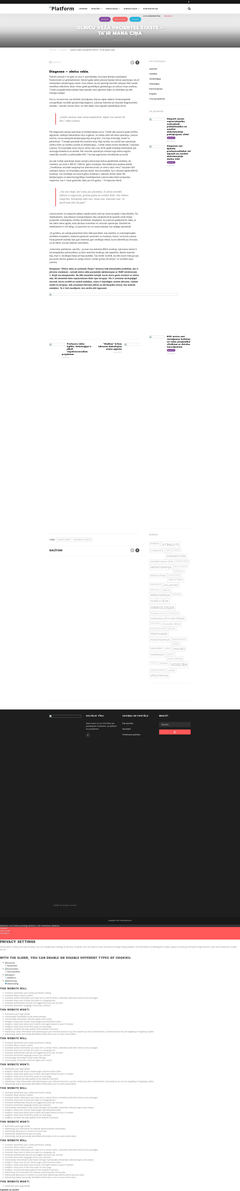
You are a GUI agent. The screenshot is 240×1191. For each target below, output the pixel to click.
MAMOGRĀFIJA (155, 584)
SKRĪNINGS (157, 654)
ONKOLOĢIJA (162, 607)
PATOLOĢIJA (173, 613)
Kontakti (126, 729)
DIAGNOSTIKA (176, 556)
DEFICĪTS (176, 550)
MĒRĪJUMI (166, 590)
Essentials (12, 965)
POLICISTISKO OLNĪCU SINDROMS (162, 629)
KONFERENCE (179, 571)
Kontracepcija (155, 89)
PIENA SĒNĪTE (155, 623)
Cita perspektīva (157, 99)
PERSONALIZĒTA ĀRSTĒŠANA (167, 618)
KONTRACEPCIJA (174, 575)
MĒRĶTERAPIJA (160, 595)
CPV (168, 550)
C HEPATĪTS (157, 550)
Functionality (13, 971)
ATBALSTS (170, 544)
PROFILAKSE (158, 634)
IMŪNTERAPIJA (161, 567)
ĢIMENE (171, 670)
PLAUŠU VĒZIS (171, 624)
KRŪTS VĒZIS (176, 579)
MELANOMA (171, 585)
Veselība (153, 74)
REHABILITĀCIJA (179, 639)
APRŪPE (154, 543)
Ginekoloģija (155, 79)
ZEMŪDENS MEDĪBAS (158, 670)
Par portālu (127, 723)
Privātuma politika (131, 734)
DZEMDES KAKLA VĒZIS (161, 561)
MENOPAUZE (155, 590)
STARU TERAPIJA (175, 658)
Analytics (11, 977)
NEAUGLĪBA (177, 594)
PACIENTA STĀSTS (82, 539)
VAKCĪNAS (163, 663)
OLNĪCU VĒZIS (64, 539)
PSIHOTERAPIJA (160, 639)
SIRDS (167, 648)
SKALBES (179, 649)
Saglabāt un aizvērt (9, 1189)
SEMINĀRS (156, 648)
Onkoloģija (154, 84)
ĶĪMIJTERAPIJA (159, 675)
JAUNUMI (183, 566)
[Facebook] (189, 2)
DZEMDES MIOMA (182, 561)
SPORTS (170, 654)
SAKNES (175, 644)
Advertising (12, 983)
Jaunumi (153, 69)
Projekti (153, 94)
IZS (176, 566)
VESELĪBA (179, 664)
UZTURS (153, 663)
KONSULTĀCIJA (158, 575)
